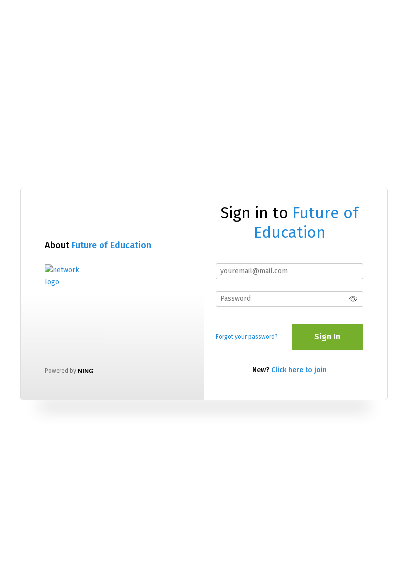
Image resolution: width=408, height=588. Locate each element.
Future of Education (111, 245)
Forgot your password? (247, 336)
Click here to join (299, 370)
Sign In (327, 336)
